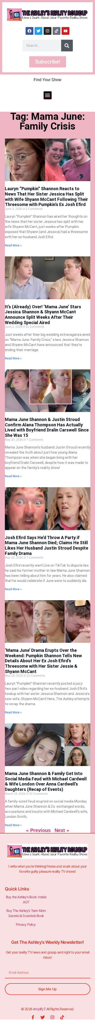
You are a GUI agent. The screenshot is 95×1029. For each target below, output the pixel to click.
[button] (48, 95)
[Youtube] (65, 31)
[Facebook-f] (33, 1017)
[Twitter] (38, 31)
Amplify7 (39, 1009)
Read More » (13, 245)
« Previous (38, 830)
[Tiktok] (56, 31)
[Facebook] (29, 31)
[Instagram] (47, 31)
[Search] (67, 45)
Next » (62, 830)
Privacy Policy (26, 924)
